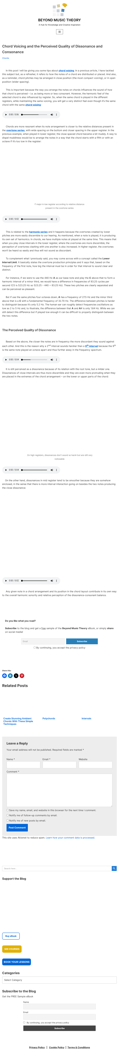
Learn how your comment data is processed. (70, 837)
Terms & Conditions (78, 1047)
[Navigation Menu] (59, 31)
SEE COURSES (11, 949)
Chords (5, 58)
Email (46, 759)
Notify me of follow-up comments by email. (33, 815)
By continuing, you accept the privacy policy (60, 647)
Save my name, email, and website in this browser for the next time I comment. (52, 810)
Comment (13, 771)
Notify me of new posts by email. (27, 820)
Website (83, 759)
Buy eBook (11, 936)
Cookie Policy (56, 1047)
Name (11, 759)
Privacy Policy (37, 1047)
